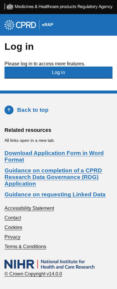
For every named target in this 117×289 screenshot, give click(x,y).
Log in (58, 72)
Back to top (33, 110)
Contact (12, 217)
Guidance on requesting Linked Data (55, 194)
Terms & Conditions (25, 246)
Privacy (12, 237)
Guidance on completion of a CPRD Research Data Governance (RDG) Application (53, 177)
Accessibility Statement (29, 208)
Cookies (13, 227)
